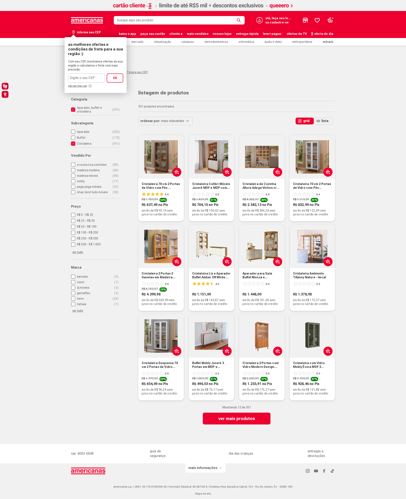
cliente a (175, 33)
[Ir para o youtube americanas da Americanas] (315, 470)
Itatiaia (97, 304)
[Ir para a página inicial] (88, 471)
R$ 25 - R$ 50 (86, 220)
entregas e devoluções (316, 453)
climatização (162, 42)
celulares (187, 42)
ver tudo (77, 252)
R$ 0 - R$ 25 (85, 214)
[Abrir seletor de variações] (175, 172)
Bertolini (97, 276)
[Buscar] (240, 20)
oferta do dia (323, 33)
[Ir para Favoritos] (317, 20)
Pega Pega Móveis (97, 186)
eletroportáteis (302, 42)
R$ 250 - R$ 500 (87, 238)
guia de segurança (157, 453)
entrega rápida (247, 33)
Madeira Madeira (97, 170)
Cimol (97, 282)
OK (115, 78)
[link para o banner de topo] (203, 10)
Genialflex (97, 293)
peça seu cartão (152, 33)
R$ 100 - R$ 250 (87, 232)
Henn (97, 298)
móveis (328, 42)
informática (246, 42)
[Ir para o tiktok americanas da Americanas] (332, 470)
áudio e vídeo (273, 42)
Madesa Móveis (97, 175)
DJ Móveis (97, 287)
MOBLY (97, 181)
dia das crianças (241, 453)
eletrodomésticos (216, 42)
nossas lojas (222, 33)
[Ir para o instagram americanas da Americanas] (307, 470)
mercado (137, 42)
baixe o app (127, 33)
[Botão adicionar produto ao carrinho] (276, 172)
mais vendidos (197, 33)
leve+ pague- (273, 33)
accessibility (5, 94)
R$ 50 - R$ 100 (86, 226)
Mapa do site (203, 493)
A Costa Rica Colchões (97, 164)
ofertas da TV (297, 33)
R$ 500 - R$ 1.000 (89, 244)
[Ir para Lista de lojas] (305, 20)
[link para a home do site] (87, 20)
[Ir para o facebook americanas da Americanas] (324, 470)
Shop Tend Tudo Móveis (97, 192)
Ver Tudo (77, 310)
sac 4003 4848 (82, 453)
